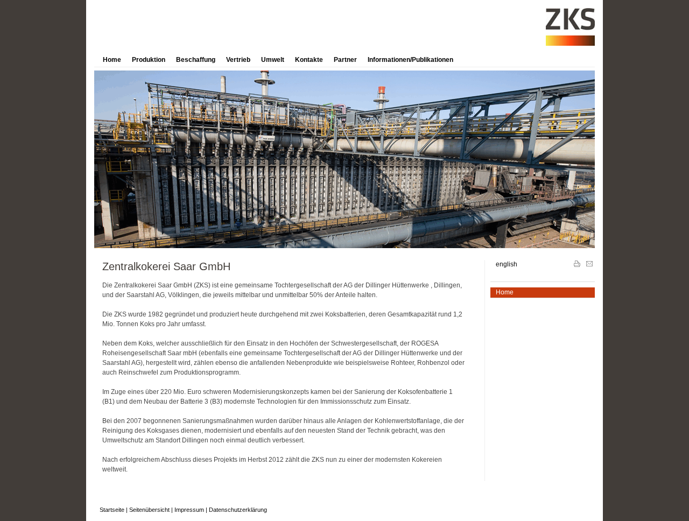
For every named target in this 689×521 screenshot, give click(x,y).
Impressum (189, 509)
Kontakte (309, 60)
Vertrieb (238, 60)
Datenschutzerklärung (238, 509)
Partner (345, 60)
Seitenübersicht (149, 509)
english (506, 264)
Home (112, 60)
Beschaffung (195, 60)
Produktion (148, 60)
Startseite (112, 509)
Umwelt (272, 60)
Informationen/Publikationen (410, 60)
